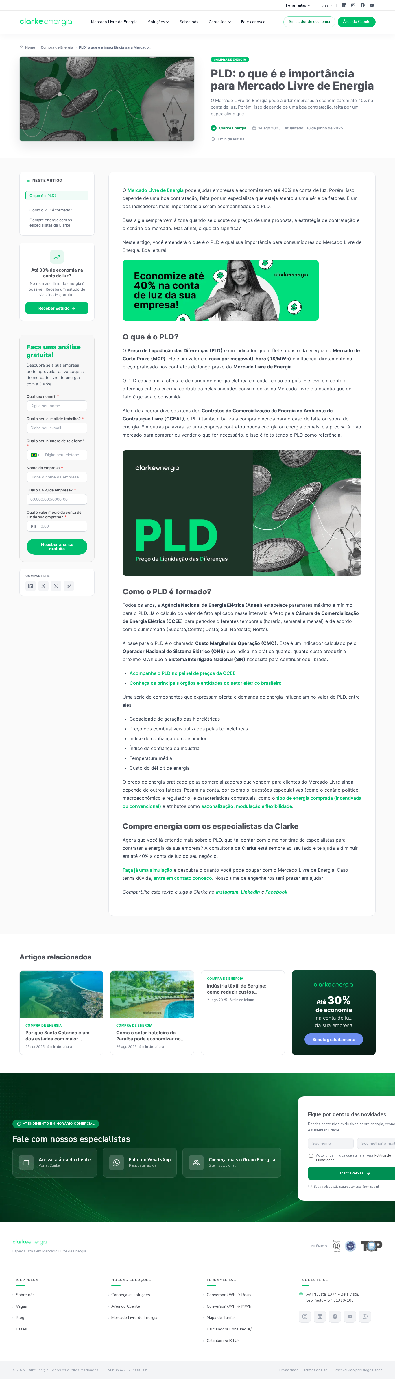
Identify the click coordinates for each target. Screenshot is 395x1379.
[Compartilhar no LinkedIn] (30, 586)
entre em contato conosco (183, 878)
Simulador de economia (309, 21)
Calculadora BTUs (223, 1340)
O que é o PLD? (42, 195)
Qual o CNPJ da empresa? (51, 490)
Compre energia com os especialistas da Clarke (50, 223)
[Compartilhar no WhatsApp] (56, 586)
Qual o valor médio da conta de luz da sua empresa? (54, 514)
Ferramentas (296, 5)
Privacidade (288, 1370)
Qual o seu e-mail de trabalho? (55, 418)
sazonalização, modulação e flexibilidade (247, 806)
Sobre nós (189, 22)
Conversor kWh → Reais (229, 1295)
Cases (21, 1329)
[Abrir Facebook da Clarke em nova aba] (362, 5)
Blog (20, 1317)
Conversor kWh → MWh (229, 1306)
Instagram (227, 892)
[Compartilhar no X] (43, 586)
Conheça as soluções (130, 1295)
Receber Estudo (54, 308)
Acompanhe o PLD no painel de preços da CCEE (183, 673)
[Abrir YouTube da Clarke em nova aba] (372, 5)
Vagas (21, 1306)
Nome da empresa (45, 467)
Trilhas (323, 5)
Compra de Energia (230, 59)
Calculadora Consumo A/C (230, 1329)
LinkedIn (250, 892)
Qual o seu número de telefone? (55, 443)
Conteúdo (218, 22)
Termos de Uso (315, 1370)
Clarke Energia (232, 128)
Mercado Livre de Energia (114, 22)
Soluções (156, 22)
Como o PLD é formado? (50, 210)
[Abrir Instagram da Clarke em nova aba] (353, 5)
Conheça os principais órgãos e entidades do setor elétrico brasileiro (206, 683)
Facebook (276, 892)
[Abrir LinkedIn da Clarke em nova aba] (344, 5)
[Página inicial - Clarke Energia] (46, 22)
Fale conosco (253, 22)
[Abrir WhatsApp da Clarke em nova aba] (365, 1317)
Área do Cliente (356, 21)
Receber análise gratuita (57, 546)
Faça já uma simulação (147, 870)
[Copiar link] (69, 586)
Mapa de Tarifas (221, 1317)
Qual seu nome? (43, 396)
